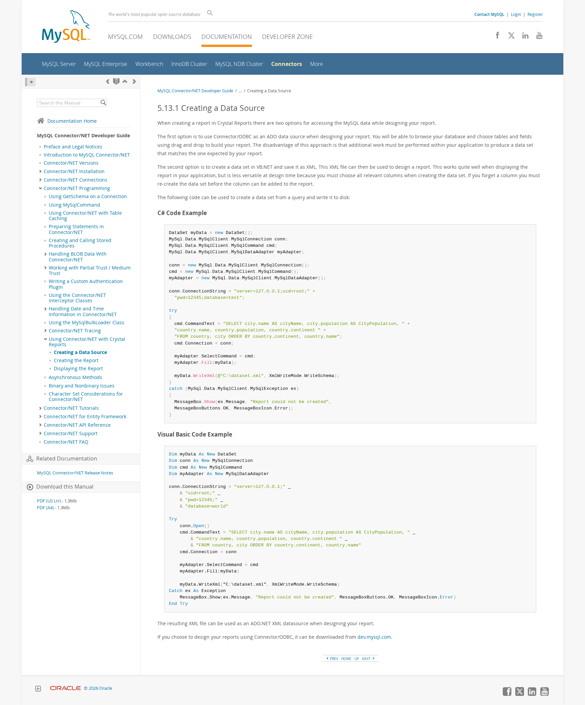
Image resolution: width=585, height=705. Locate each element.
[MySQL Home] (66, 27)
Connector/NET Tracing (75, 331)
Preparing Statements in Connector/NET (76, 229)
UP (356, 658)
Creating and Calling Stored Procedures (80, 243)
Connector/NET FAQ (66, 442)
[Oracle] (65, 688)
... (240, 90)
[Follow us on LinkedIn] (523, 37)
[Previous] (108, 81)
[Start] (116, 81)
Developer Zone (287, 36)
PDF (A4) (45, 508)
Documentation (226, 36)
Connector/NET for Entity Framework (85, 417)
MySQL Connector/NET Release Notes (75, 473)
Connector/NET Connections (75, 180)
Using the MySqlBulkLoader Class (86, 323)
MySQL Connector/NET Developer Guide (195, 90)
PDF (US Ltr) (49, 501)
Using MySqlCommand (74, 205)
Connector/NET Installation (74, 171)
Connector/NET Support (71, 433)
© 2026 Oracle (98, 688)
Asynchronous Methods (75, 377)
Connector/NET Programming (77, 188)
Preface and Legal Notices (73, 147)
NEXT (367, 658)
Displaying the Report (78, 369)
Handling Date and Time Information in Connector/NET (83, 311)
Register (535, 14)
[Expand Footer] (38, 689)
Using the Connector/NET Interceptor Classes (77, 298)
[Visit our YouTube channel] (536, 37)
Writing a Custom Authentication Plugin (86, 284)
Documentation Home (72, 121)
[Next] (134, 81)
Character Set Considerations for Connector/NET (86, 396)
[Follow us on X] (509, 37)
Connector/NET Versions (71, 163)
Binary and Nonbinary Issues (81, 386)
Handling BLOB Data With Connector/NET (78, 256)
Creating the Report (76, 360)
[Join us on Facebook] (495, 37)
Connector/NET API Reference (77, 425)
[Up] (125, 81)
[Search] (103, 103)
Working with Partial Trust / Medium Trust (90, 270)
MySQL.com (125, 36)
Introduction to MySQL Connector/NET (87, 155)
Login (516, 14)
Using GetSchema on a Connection (88, 196)
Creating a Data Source (80, 352)
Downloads (172, 36)
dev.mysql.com (374, 637)
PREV (333, 658)
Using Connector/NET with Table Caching (85, 215)
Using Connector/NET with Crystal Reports (87, 342)
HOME (346, 658)
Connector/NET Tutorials (71, 408)
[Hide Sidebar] (30, 82)
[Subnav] (40, 171)
